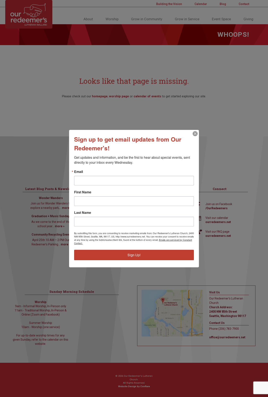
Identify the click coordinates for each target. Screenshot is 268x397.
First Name (82, 192)
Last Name (82, 212)
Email (78, 171)
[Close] (195, 133)
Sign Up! (134, 254)
